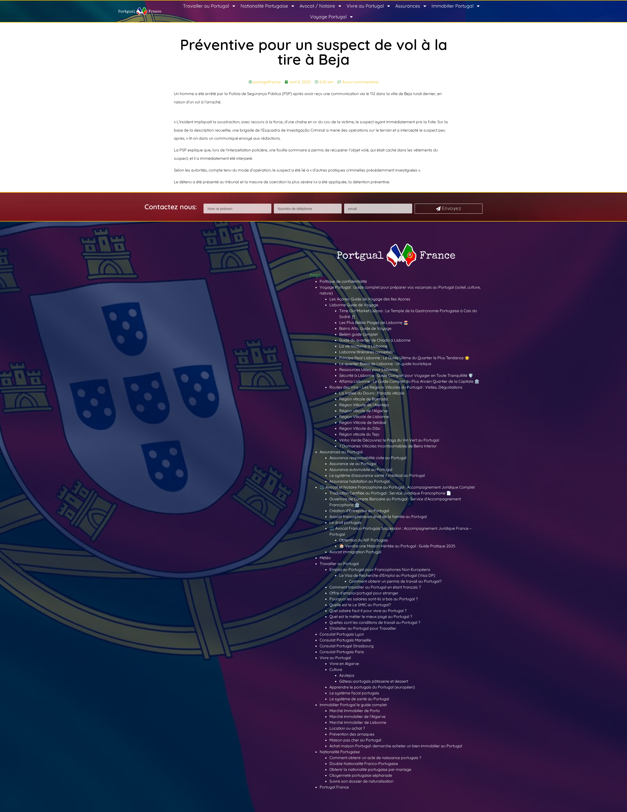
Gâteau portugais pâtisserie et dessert (373, 681)
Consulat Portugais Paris (342, 651)
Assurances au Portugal (341, 451)
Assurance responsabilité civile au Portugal (368, 457)
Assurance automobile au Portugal (360, 469)
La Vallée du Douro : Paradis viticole (371, 393)
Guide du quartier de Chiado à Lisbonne (374, 340)
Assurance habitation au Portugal (359, 481)
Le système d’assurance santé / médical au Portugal (377, 475)
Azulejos (346, 675)
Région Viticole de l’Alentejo (364, 404)
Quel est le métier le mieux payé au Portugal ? (370, 616)
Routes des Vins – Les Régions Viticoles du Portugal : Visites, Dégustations (395, 387)
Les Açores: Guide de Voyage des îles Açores (369, 298)
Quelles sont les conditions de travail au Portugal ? (374, 622)
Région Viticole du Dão (359, 428)
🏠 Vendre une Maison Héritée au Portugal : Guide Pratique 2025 (397, 545)
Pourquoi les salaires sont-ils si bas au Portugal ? (373, 598)
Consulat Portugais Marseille (345, 640)
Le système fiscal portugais (354, 692)
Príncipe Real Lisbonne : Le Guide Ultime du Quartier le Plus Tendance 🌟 (404, 357)
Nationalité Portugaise (264, 6)
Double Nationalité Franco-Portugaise (363, 763)
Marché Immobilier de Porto (354, 710)
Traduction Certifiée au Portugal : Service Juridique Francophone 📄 (390, 493)
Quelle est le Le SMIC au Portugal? (360, 604)
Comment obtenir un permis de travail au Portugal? (395, 581)
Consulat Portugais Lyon (342, 634)
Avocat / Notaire (317, 6)
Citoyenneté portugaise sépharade (360, 775)
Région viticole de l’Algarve (363, 410)
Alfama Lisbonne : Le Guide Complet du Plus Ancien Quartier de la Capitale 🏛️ (409, 381)
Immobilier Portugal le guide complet (353, 704)
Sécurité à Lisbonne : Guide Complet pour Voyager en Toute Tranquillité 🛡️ (406, 375)
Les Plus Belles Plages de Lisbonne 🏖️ (373, 322)
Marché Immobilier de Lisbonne (357, 722)
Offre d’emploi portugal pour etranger (363, 593)
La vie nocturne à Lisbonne (363, 346)
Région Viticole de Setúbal (362, 422)
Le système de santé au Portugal (359, 698)
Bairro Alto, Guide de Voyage (365, 328)
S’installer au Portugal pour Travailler (362, 628)
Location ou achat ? (347, 728)
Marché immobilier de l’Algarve (357, 716)
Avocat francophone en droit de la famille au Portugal (378, 516)
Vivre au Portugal (365, 6)
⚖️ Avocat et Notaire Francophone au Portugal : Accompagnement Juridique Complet (397, 487)
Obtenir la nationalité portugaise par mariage (370, 769)
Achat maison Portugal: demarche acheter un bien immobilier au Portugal (395, 745)
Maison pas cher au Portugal (355, 740)
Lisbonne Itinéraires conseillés (366, 351)
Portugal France (334, 787)
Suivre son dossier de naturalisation (361, 781)
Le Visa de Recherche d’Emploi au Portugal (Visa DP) (387, 575)
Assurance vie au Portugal (352, 463)
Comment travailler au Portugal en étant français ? (375, 587)
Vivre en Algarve (344, 663)
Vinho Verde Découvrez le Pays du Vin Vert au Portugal (389, 440)
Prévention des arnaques (351, 734)
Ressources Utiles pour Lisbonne (368, 369)
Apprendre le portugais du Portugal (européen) (372, 687)
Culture (335, 669)
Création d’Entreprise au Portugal (359, 510)
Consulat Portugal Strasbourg (347, 645)
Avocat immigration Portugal (355, 551)
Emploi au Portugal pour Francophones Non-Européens (379, 569)
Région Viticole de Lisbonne (364, 416)
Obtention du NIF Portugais (363, 540)
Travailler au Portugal (206, 6)
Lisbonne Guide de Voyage (353, 304)
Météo (325, 557)
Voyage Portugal (328, 17)
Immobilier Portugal (452, 6)
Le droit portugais (345, 522)
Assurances (407, 6)
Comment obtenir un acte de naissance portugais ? (375, 757)
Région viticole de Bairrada (363, 398)
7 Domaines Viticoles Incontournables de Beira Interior (388, 445)
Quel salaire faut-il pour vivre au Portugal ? (368, 610)
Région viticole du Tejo (359, 434)
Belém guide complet (358, 334)
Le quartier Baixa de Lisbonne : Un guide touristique (385, 363)
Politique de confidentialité (343, 281)
